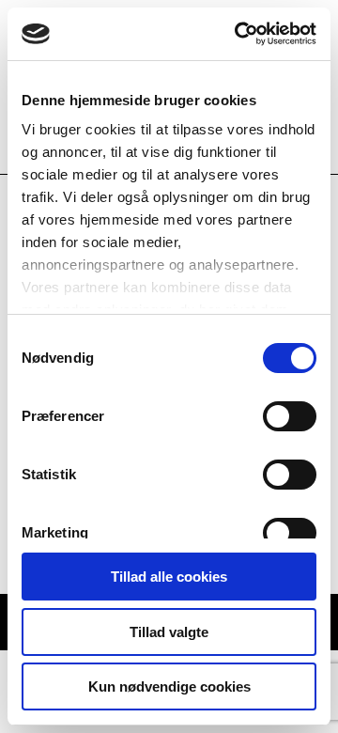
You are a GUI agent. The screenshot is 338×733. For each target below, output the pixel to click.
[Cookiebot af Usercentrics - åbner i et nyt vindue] (238, 34)
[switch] (289, 416)
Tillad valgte (169, 632)
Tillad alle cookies (169, 577)
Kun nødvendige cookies (169, 686)
